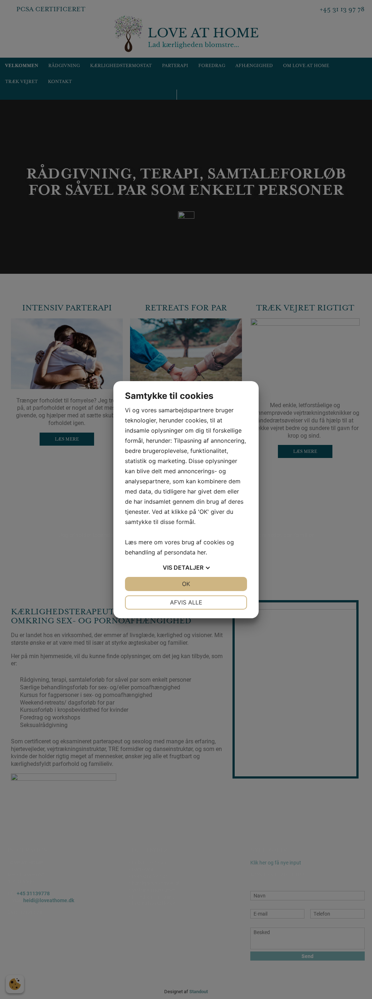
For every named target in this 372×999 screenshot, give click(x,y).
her (201, 552)
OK (186, 583)
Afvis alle (186, 602)
